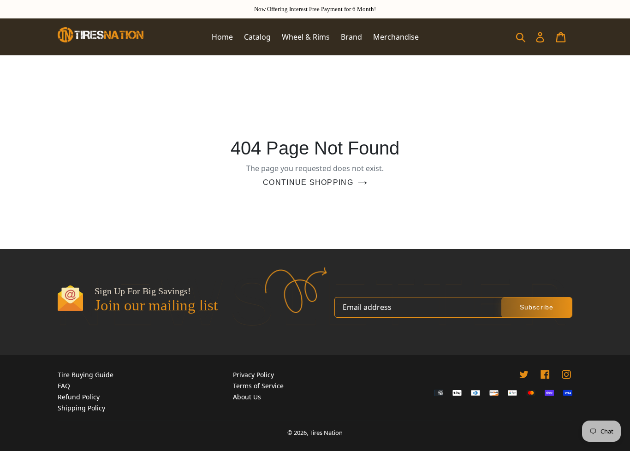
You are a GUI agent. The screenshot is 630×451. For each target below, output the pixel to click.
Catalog (257, 37)
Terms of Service (258, 385)
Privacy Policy (253, 374)
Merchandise (396, 37)
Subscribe (536, 307)
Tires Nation (326, 432)
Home (222, 37)
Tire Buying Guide (85, 374)
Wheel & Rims (306, 37)
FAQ (64, 385)
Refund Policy (79, 396)
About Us (247, 396)
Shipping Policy (81, 408)
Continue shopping (308, 182)
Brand (351, 37)
